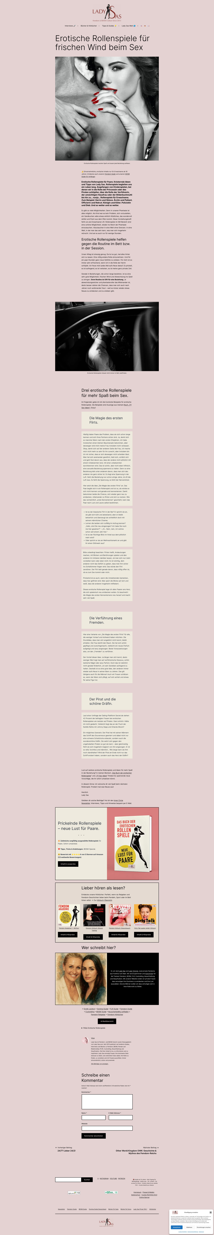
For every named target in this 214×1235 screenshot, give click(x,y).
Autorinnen (149, 974)
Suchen (87, 1180)
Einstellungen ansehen (204, 1227)
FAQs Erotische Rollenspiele (94, 1028)
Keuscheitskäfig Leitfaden (118, 1012)
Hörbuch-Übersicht (104, 900)
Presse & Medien (148, 1192)
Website (84, 1124)
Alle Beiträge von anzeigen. (99, 1064)
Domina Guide (102, 1009)
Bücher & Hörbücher (89, 26)
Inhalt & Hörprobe (68, 935)
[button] (210, 1212)
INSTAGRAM (104, 1178)
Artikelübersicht (107, 1021)
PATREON (121, 1178)
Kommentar (86, 1092)
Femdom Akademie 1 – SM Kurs (69, 928)
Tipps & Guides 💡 (109, 26)
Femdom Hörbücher (115, 1015)
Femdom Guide (110, 174)
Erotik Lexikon (89, 1009)
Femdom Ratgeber (98, 1015)
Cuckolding (89, 1012)
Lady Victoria (133, 971)
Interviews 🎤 (70, 26)
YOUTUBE (113, 1178)
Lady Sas (122, 971)
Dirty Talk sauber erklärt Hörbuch (145, 928)
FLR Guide (114, 1009)
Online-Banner (144, 1197)
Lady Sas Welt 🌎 (129, 26)
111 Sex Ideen (101, 776)
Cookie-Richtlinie (183, 1231)
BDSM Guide (101, 1012)
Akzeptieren (176, 1227)
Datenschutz (135, 1195)
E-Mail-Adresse (115, 1113)
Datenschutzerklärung (193, 1231)
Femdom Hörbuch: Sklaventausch (119, 928)
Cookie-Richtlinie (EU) (149, 1195)
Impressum (201, 1231)
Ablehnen (189, 1227)
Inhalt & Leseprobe (68, 864)
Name (84, 1113)
